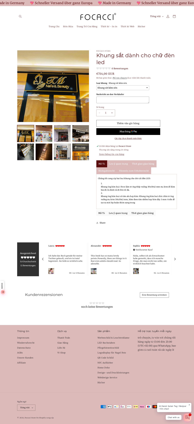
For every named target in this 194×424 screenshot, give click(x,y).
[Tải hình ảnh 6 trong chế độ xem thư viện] (25, 151)
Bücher (101, 382)
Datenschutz (23, 348)
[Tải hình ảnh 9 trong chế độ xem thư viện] (80, 151)
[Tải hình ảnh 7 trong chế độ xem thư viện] (44, 151)
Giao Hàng (62, 343)
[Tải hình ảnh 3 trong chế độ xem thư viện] (44, 133)
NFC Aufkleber (105, 362)
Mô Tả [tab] (101, 163)
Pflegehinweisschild (108, 348)
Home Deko (104, 367)
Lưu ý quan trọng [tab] (118, 163)
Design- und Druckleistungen (113, 372)
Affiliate (21, 362)
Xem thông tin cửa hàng (111, 154)
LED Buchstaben (106, 343)
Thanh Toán (63, 338)
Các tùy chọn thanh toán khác (128, 138)
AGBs (20, 353)
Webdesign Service (107, 377)
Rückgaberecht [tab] (106, 170)
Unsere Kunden (25, 357)
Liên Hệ (61, 348)
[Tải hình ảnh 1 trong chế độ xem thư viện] (25, 133)
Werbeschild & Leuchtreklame (113, 338)
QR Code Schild (105, 357)
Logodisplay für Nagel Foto (112, 353)
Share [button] (103, 222)
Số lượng (100, 107)
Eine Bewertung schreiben (154, 295)
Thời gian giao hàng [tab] (143, 163)
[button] (20, 16)
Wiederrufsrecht (26, 343)
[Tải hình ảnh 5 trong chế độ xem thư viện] (80, 133)
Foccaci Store (30, 418)
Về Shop (61, 353)
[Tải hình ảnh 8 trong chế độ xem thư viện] (62, 151)
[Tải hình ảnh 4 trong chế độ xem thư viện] (62, 133)
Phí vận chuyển (120, 78)
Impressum (23, 338)
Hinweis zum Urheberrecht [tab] (134, 170)
